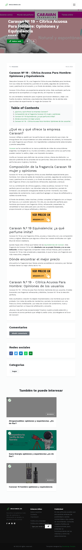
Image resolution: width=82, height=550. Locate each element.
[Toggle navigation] (74, 5)
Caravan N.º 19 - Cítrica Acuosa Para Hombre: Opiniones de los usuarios (42, 121)
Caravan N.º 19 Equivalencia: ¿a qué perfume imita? (35, 116)
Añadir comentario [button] (19, 333)
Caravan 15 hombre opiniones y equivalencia (30, 487)
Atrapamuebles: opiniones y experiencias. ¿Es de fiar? (31, 422)
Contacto (33, 514)
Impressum (34, 517)
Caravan (12, 148)
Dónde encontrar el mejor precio (27, 119)
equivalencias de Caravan (54, 245)
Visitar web (16, 41)
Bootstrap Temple (68, 546)
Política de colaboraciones (39, 523)
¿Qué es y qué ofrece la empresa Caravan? (31, 112)
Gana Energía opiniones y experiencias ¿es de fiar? (31, 455)
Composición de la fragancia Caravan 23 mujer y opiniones (37, 114)
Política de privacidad (37, 521)
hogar (14, 371)
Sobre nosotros (36, 512)
